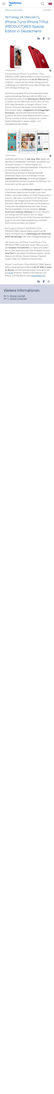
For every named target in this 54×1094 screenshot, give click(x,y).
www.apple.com (38, 275)
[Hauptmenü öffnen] (4, 3)
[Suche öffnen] (42, 3)
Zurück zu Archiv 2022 (13, 10)
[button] (38, 38)
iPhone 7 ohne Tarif (18, 298)
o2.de (10, 272)
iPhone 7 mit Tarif (17, 296)
